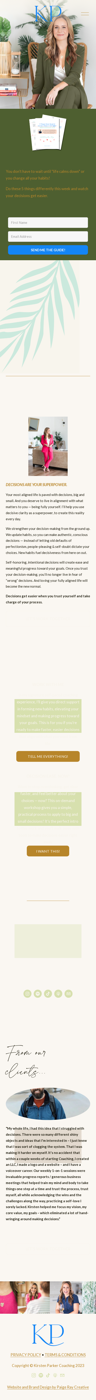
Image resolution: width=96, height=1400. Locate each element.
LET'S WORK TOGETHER (48, 618)
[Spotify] (38, 994)
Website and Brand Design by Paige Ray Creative (48, 1387)
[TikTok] (48, 994)
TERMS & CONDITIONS (65, 1354)
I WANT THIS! (48, 851)
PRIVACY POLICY (25, 1354)
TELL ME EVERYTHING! (48, 756)
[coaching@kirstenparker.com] (69, 994)
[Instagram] (27, 994)
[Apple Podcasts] (58, 994)
